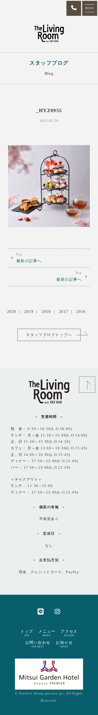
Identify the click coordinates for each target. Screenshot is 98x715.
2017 (63, 311)
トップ (26, 633)
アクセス (69, 633)
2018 (46, 311)
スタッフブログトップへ (49, 335)
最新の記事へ (29, 258)
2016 (80, 311)
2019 (28, 311)
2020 (11, 311)
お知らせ (64, 644)
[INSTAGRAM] (57, 611)
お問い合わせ (38, 644)
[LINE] (41, 611)
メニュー (46, 633)
